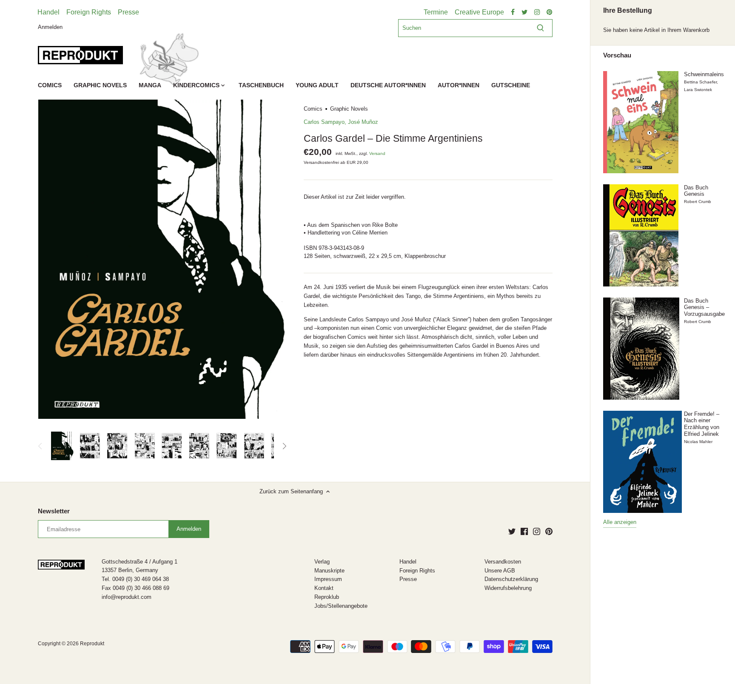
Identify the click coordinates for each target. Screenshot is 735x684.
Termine (436, 12)
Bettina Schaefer (700, 82)
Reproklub (326, 597)
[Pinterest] (549, 531)
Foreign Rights (88, 12)
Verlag (322, 561)
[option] (62, 446)
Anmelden (50, 26)
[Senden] (540, 28)
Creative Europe (479, 12)
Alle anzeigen (619, 522)
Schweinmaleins (704, 74)
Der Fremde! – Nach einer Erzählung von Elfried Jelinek (701, 424)
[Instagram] (536, 531)
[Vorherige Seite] (40, 446)
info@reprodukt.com (126, 597)
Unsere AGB (499, 570)
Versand (377, 153)
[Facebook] (524, 531)
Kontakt (323, 588)
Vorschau (617, 55)
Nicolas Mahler (698, 441)
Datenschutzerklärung (511, 579)
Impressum (328, 579)
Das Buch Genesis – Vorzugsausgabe (704, 307)
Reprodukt (92, 643)
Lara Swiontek (698, 89)
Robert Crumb (697, 201)
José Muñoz (363, 122)
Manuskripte (329, 570)
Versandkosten (502, 561)
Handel (48, 12)
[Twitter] (512, 531)
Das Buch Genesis (696, 190)
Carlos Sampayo (324, 122)
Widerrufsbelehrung (508, 588)
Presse (128, 12)
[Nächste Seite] (284, 446)
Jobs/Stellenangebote (341, 606)
